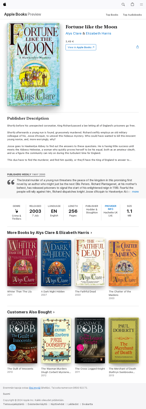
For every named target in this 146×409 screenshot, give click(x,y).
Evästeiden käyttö (37, 404)
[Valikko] (141, 4)
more (135, 191)
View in (79, 47)
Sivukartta (87, 404)
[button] (123, 4)
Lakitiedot (73, 404)
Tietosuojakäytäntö (13, 404)
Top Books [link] (112, 14)
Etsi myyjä (34, 388)
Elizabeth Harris (98, 33)
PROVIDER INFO (110, 208)
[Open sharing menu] (137, 47)
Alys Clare (74, 33)
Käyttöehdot (57, 404)
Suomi (6, 394)
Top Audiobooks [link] (132, 14)
